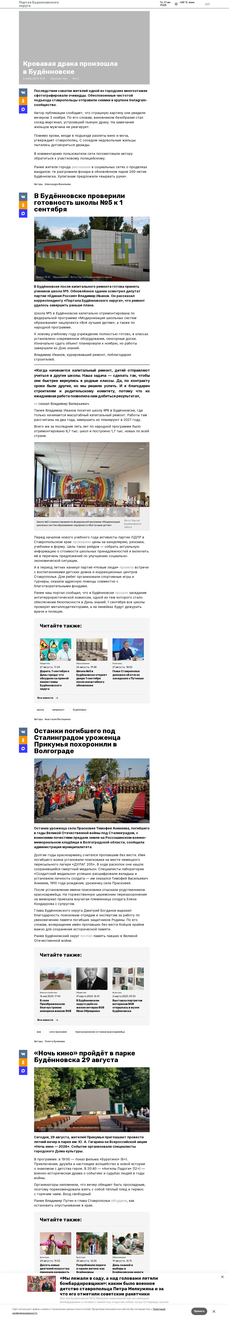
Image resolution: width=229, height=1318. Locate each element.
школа (40, 709)
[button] (41, 1284)
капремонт (58, 709)
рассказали (81, 167)
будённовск (79, 709)
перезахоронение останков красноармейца (100, 1031)
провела (127, 567)
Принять (199, 1311)
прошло (122, 593)
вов (39, 1031)
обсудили (119, 1201)
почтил (86, 936)
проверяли (82, 542)
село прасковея (58, 1031)
